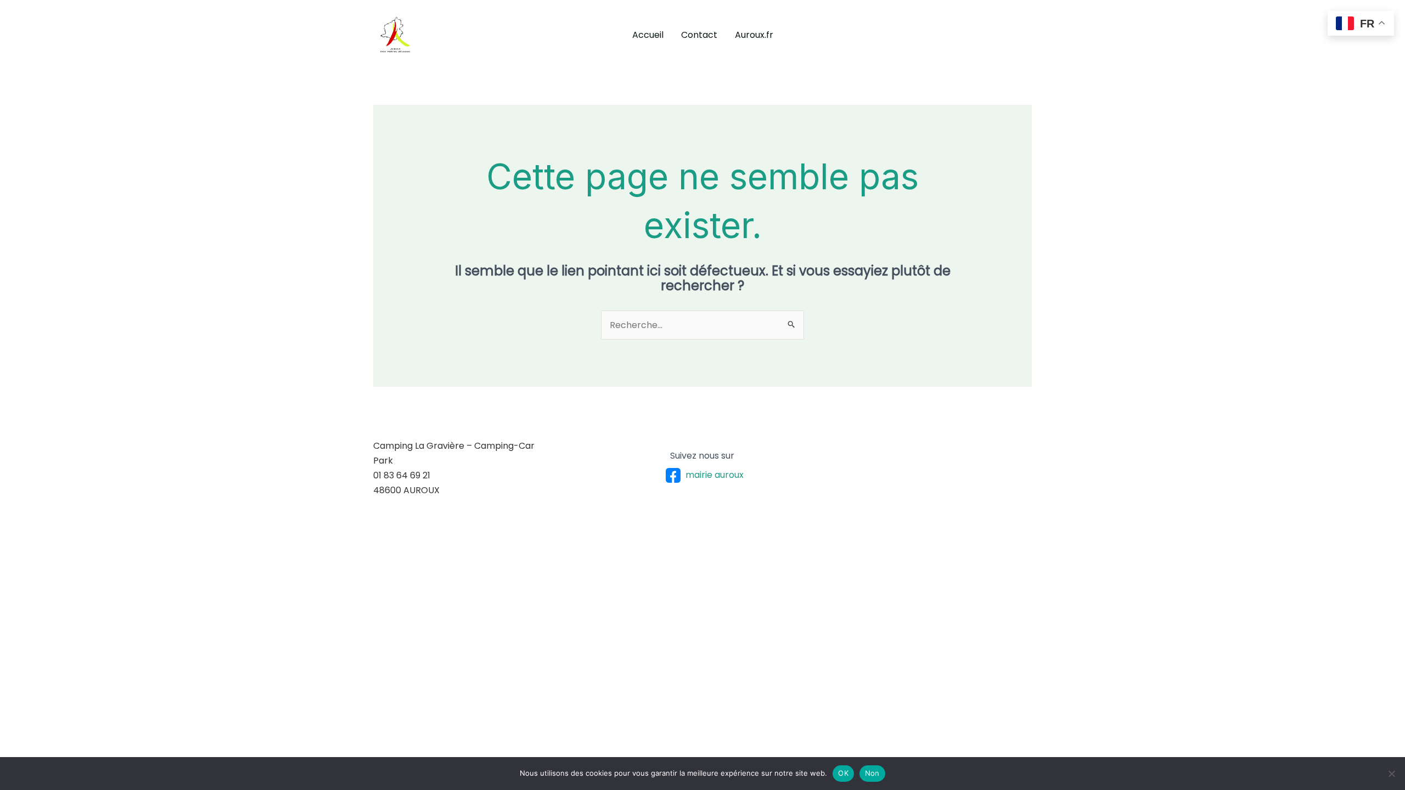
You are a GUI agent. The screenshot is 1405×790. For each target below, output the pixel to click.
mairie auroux (714, 475)
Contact (699, 35)
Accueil (648, 35)
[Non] (1391, 773)
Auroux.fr (754, 35)
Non (872, 773)
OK (843, 773)
